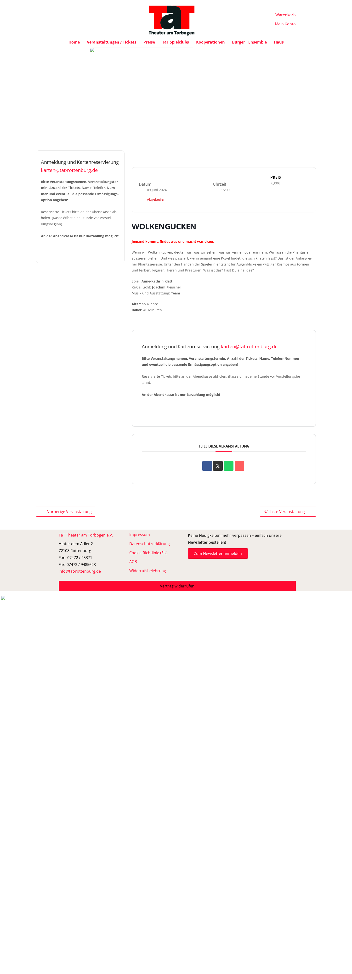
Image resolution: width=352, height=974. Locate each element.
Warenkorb (285, 14)
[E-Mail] (239, 466)
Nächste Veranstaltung (284, 511)
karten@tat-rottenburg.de (69, 170)
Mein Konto (285, 24)
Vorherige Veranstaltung (69, 511)
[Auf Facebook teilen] (207, 466)
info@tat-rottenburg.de (80, 571)
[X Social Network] (218, 466)
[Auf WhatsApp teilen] (228, 466)
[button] (177, 586)
